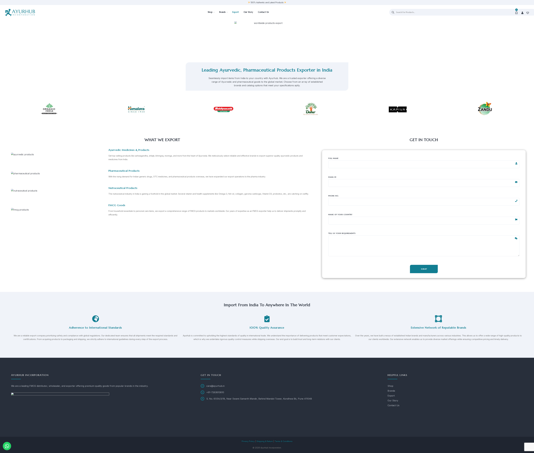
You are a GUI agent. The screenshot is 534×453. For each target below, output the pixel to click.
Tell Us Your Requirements (342, 233)
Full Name (333, 158)
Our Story (393, 400)
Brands (391, 390)
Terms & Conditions (283, 441)
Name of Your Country (340, 214)
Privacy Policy (248, 441)
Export (391, 395)
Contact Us (393, 405)
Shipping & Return (264, 441)
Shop (390, 386)
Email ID (332, 177)
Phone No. (333, 196)
